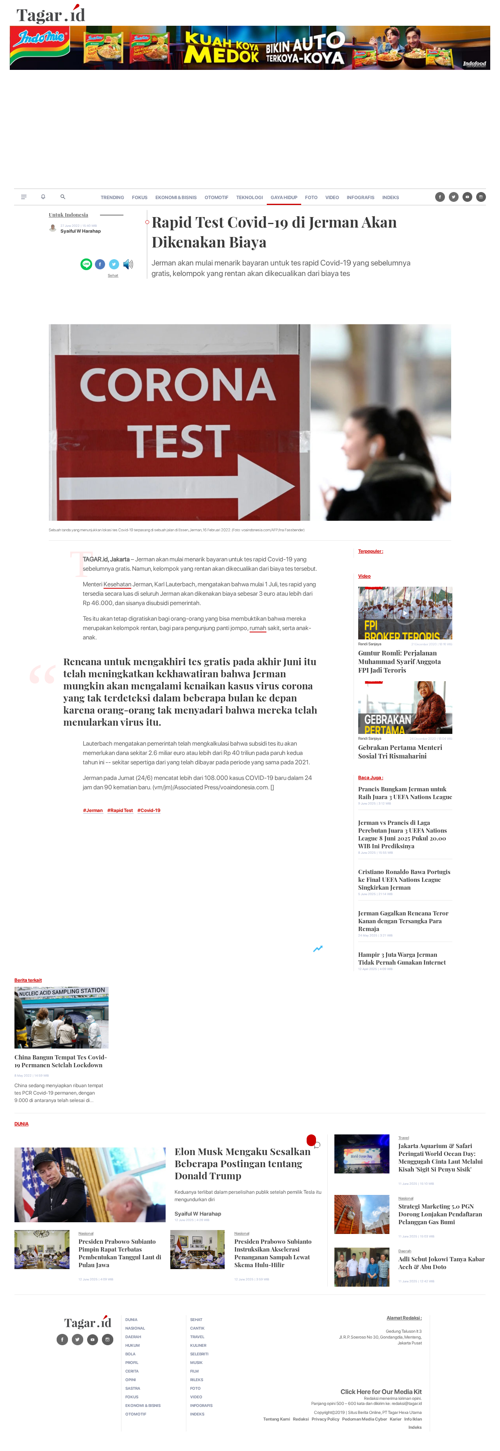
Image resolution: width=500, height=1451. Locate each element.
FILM (194, 1371)
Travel (403, 1137)
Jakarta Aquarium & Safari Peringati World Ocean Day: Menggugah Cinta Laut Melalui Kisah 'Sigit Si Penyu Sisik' (440, 1156)
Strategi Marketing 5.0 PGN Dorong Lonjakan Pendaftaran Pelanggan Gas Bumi (440, 1213)
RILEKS (196, 1379)
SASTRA (132, 1388)
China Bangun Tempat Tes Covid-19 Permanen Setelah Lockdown (60, 1060)
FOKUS (140, 197)
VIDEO (332, 197)
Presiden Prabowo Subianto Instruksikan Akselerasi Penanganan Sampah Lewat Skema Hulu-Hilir (273, 1252)
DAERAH (133, 1336)
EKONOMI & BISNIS (176, 197)
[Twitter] (454, 197)
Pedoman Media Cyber (364, 1419)
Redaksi (301, 1419)
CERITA (132, 1371)
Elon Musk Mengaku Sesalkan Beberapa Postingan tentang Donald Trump (243, 1162)
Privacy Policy (325, 1419)
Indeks (415, 1427)
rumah (258, 628)
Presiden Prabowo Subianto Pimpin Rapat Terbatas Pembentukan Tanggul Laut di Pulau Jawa (120, 1252)
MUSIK (196, 1362)
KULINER (198, 1345)
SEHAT (196, 1319)
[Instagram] (481, 197)
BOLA (130, 1353)
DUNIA (21, 1124)
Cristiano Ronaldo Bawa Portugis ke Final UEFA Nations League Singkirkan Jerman (404, 878)
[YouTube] (467, 197)
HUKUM (132, 1345)
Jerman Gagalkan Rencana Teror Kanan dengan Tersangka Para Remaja (403, 920)
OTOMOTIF (217, 197)
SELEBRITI (199, 1353)
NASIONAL (135, 1328)
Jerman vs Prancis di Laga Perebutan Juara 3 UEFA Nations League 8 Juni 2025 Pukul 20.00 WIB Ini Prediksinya (402, 833)
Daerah (404, 1250)
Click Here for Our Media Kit (381, 1392)
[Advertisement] (250, 130)
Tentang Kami (276, 1419)
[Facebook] (440, 197)
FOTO (311, 197)
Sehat (113, 275)
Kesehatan (117, 584)
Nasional (86, 1233)
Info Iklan (413, 1419)
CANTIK (197, 1328)
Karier (396, 1419)
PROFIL (131, 1362)
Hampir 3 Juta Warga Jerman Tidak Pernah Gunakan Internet (402, 957)
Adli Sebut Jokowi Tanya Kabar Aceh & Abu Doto (441, 1262)
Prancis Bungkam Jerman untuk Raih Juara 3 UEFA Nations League (405, 792)
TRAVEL (197, 1336)
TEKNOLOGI (249, 197)
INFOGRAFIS (361, 197)
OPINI (130, 1379)
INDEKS (390, 197)
